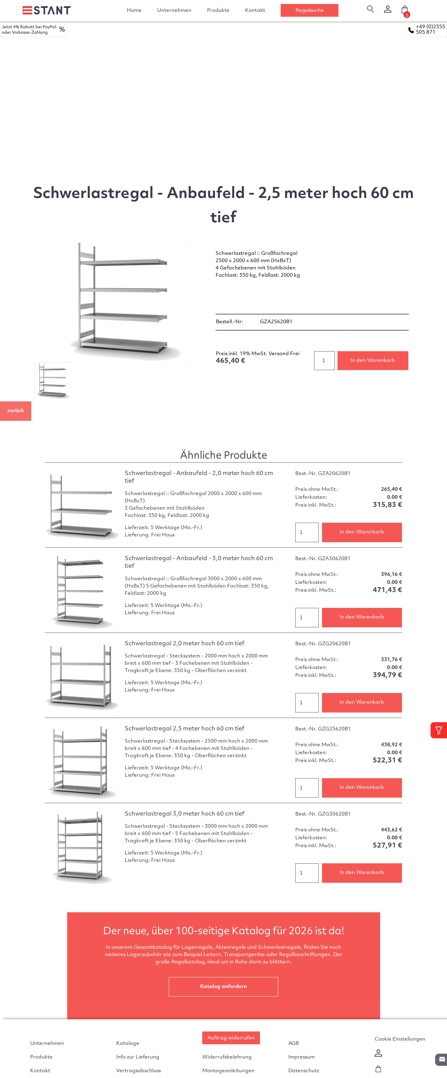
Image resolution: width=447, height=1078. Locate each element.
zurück (15, 410)
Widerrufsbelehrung (227, 1057)
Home (134, 10)
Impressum (301, 1057)
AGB (293, 1043)
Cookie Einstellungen (400, 1039)
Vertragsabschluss (138, 1071)
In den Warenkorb (373, 360)
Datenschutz (303, 1071)
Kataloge (127, 1043)
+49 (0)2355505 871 (430, 30)
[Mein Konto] (387, 9)
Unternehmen (174, 10)
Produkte (41, 1057)
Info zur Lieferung (137, 1057)
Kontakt (255, 10)
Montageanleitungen (228, 1071)
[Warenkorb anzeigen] (378, 1071)
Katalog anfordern (223, 986)
